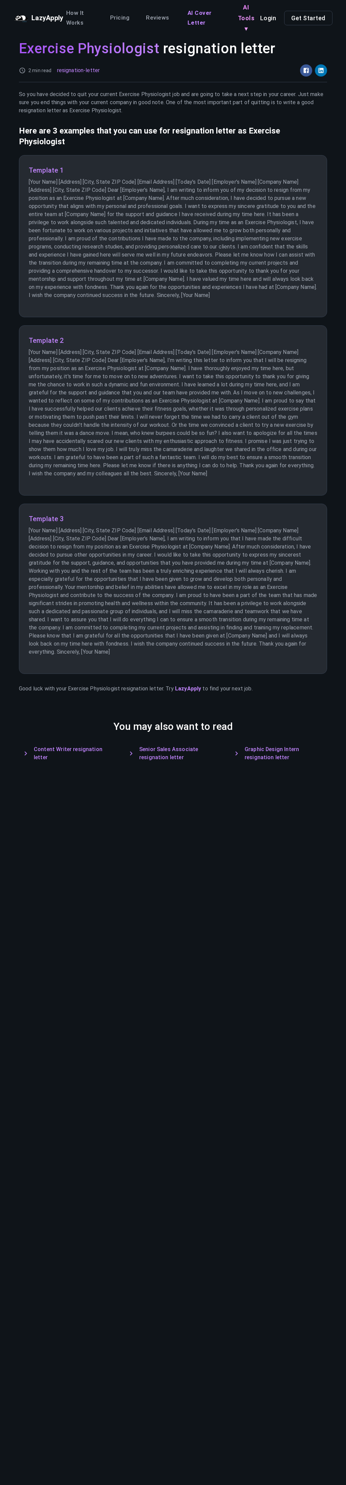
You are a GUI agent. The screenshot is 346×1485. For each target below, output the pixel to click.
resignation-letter (78, 70)
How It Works (75, 17)
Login (268, 18)
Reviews (158, 17)
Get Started (308, 18)
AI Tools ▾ (246, 18)
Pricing (119, 17)
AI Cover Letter (200, 17)
